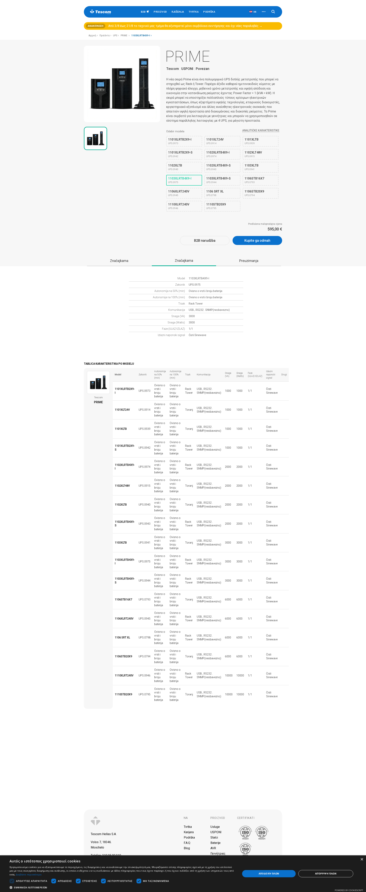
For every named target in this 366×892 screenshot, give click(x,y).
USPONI (216, 832)
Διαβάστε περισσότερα (28, 874)
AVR (213, 848)
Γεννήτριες (218, 853)
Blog (187, 848)
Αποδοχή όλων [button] (269, 873)
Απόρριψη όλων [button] (325, 873)
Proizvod (217, 818)
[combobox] (252, 12)
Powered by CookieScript (349, 890)
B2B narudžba (204, 240)
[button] (122, 887)
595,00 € (275, 229)
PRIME (124, 35)
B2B (143, 11)
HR (255, 12)
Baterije (215, 843)
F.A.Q (187, 843)
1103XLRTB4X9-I (140, 35)
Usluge (215, 827)
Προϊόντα (105, 35)
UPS (115, 35)
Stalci (214, 837)
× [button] (361, 859)
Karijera (189, 832)
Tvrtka (194, 11)
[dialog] (183, 873)
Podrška (209, 11)
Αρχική (92, 35)
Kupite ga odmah (257, 240)
